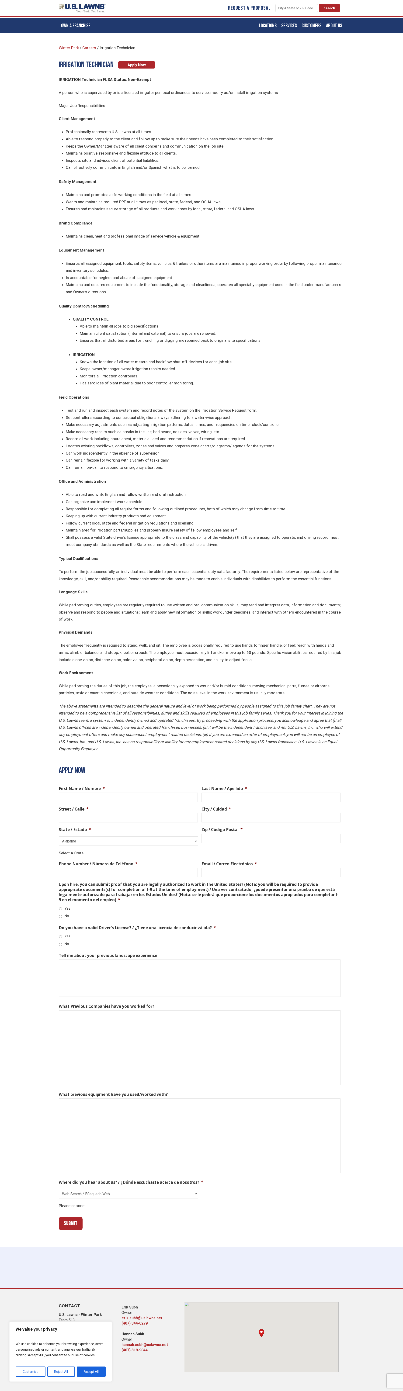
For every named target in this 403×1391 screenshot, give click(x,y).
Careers (89, 47)
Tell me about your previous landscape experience (108, 955)
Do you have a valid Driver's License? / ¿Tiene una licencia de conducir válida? (137, 927)
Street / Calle (73, 809)
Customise (30, 1372)
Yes (67, 908)
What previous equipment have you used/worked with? (113, 1094)
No (67, 916)
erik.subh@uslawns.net (142, 1318)
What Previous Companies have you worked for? (106, 1006)
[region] (60, 1352)
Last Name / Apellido (224, 788)
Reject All (61, 1372)
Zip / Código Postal (222, 829)
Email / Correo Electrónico (229, 863)
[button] (261, 1333)
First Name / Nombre (82, 788)
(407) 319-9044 (135, 1350)
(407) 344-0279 (135, 1323)
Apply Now (137, 65)
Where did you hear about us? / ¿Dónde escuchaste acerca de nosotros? (131, 1182)
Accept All (91, 1372)
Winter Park (69, 47)
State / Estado (75, 829)
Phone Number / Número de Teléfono (98, 863)
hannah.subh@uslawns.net (145, 1345)
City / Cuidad (216, 809)
